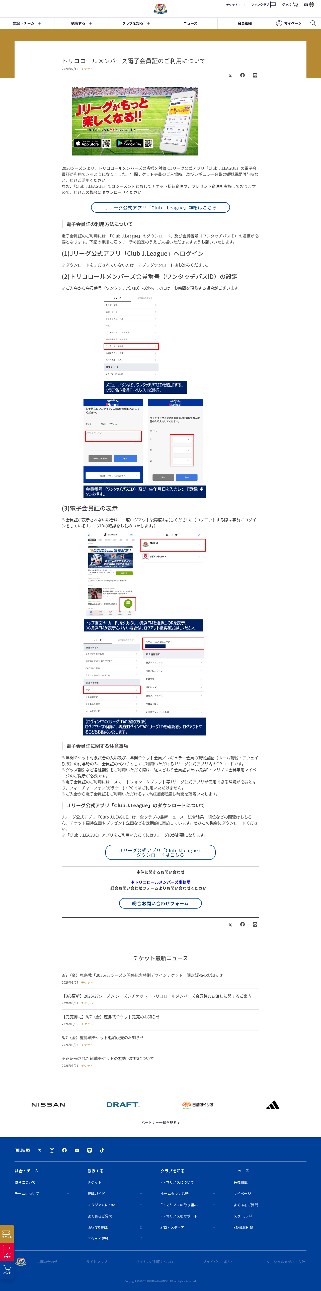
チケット (232, 4)
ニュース (190, 23)
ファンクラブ (260, 4)
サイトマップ (96, 1261)
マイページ (293, 23)
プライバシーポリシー (220, 1261)
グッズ (286, 4)
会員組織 (245, 23)
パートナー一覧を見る (159, 1122)
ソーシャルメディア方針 (286, 1261)
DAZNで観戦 (98, 1227)
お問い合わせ (47, 1261)
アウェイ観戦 (98, 1238)
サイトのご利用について (155, 1261)
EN (306, 4)
